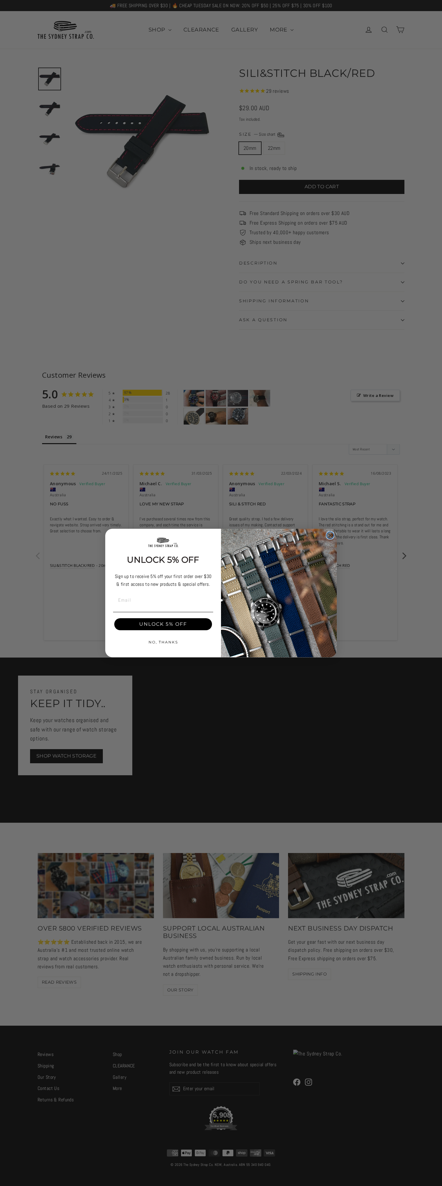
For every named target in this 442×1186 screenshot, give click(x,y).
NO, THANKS (163, 642)
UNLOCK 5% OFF (163, 624)
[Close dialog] (330, 535)
